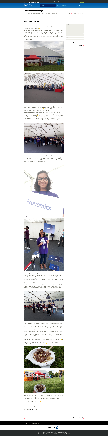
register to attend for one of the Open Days (36, 400)
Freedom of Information (66, 432)
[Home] (28, 5)
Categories (75, 13)
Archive (81, 13)
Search (54, 5)
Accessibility (40, 432)
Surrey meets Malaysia (34, 10)
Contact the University (46, 432)
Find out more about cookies (34, 2)
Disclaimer (59, 432)
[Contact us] (57, 427)
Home (69, 13)
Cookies (55, 432)
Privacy (52, 432)
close (82, 2)
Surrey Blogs (26, 423)
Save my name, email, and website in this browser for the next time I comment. (73, 43)
